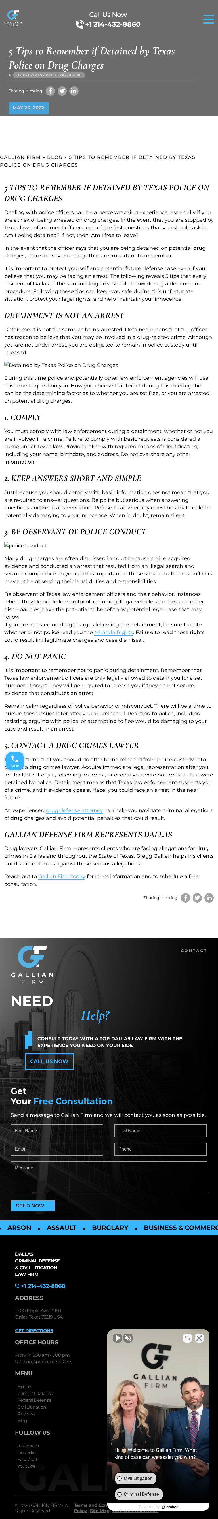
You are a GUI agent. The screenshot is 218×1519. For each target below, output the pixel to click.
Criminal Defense (35, 1393)
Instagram (28, 1445)
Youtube (26, 1466)
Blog (22, 1420)
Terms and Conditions (98, 1505)
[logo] (13, 19)
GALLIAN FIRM (20, 157)
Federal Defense (34, 1400)
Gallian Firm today (61, 876)
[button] (49, 1061)
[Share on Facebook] (50, 91)
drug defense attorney (74, 810)
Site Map (99, 1510)
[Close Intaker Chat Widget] (199, 1338)
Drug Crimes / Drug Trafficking (49, 75)
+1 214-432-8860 (113, 24)
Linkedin (26, 1452)
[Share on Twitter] (62, 91)
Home (24, 1386)
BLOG (55, 157)
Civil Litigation (31, 1407)
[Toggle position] (187, 1338)
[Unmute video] (117, 1338)
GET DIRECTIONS (34, 1330)
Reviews (26, 1413)
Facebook (27, 1459)
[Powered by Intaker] (169, 1507)
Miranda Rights (113, 632)
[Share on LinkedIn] (74, 91)
